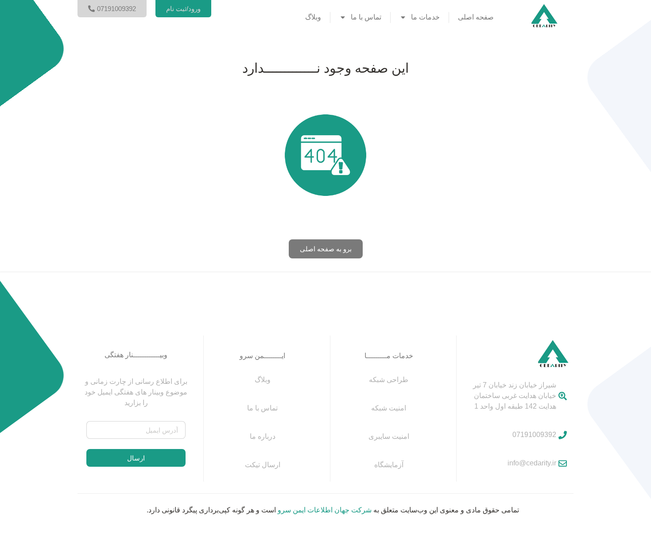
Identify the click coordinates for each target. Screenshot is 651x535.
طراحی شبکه (388, 379)
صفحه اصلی (476, 17)
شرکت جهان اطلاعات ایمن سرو (325, 510)
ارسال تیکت (262, 465)
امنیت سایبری (388, 436)
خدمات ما (425, 17)
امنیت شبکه (388, 408)
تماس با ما (366, 17)
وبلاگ (313, 17)
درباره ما (262, 436)
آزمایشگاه (388, 465)
